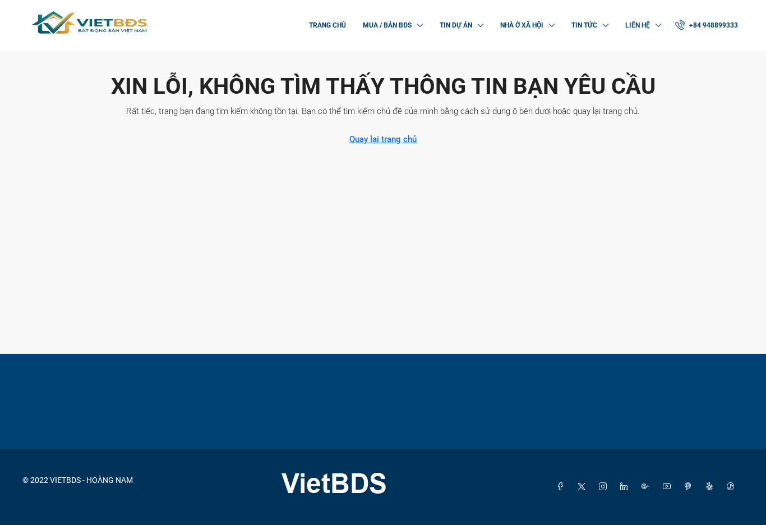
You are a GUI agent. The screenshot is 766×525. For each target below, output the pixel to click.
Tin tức (584, 25)
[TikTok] (733, 486)
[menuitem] (707, 25)
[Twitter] (584, 486)
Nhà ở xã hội (521, 25)
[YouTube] (669, 486)
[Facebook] (562, 486)
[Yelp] (711, 486)
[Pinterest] (690, 486)
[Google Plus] (648, 486)
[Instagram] (605, 486)
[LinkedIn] (626, 486)
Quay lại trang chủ (383, 139)
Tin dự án (456, 25)
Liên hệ (637, 25)
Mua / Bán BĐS (387, 25)
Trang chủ (327, 25)
